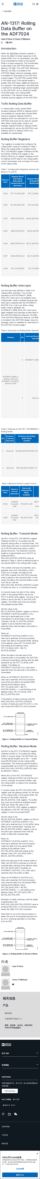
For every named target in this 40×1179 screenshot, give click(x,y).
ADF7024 (14, 53)
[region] (20, 1165)
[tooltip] (21, 1019)
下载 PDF (8, 42)
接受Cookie (20, 1175)
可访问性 (5, 1135)
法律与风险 (6, 1126)
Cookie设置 (20, 1169)
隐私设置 (5, 1143)
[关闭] (37, 1153)
